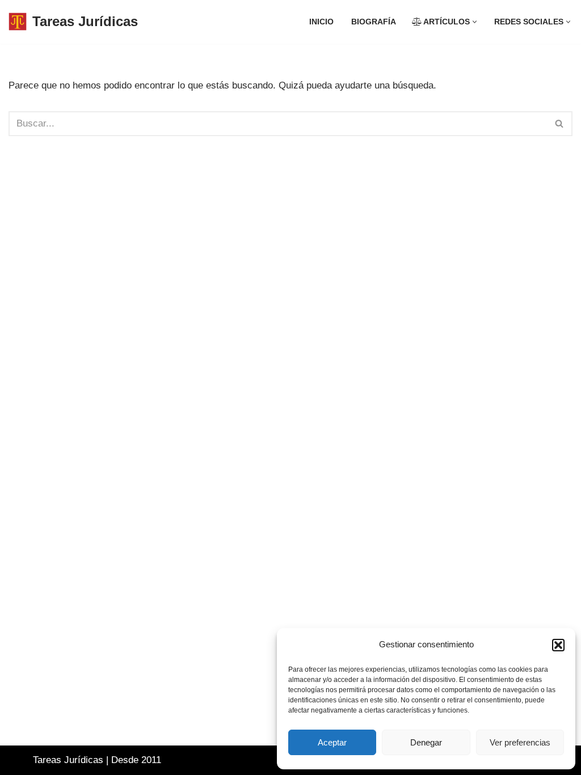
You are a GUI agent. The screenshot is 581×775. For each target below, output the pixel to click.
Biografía (373, 22)
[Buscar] (559, 123)
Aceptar (332, 742)
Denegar (426, 742)
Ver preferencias (520, 742)
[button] (558, 645)
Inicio (321, 22)
